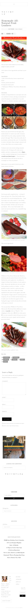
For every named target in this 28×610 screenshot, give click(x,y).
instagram (18, 579)
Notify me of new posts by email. (11, 425)
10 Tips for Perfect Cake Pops (14, 547)
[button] (14, 4)
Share (2, 33)
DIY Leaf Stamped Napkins (14, 542)
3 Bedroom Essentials (14, 550)
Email (4, 404)
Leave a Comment (18, 29)
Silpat (23, 152)
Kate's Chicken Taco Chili (14, 557)
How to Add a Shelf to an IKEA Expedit (14, 552)
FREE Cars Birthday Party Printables (14, 540)
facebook (18, 576)
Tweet (9, 33)
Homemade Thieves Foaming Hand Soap (14, 555)
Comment (5, 381)
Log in (21, 607)
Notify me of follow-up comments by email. (13, 423)
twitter (17, 584)
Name (4, 397)
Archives (5, 524)
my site (8, 311)
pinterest (18, 581)
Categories (5, 508)
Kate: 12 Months (14, 545)
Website (4, 411)
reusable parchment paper (8, 156)
